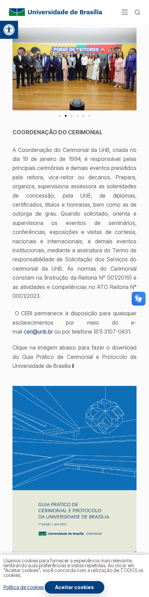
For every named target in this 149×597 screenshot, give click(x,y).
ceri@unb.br (38, 331)
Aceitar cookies (74, 587)
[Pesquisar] (137, 12)
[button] (9, 30)
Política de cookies (23, 587)
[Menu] (125, 12)
